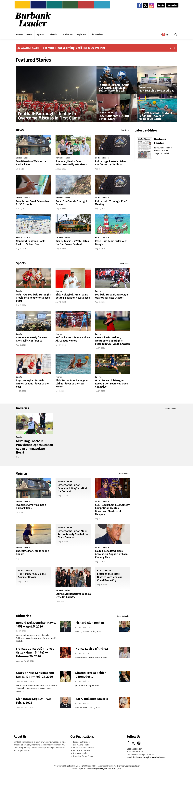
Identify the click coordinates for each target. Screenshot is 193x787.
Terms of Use (123, 766)
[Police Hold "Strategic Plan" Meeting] (112, 184)
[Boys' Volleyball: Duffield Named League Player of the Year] (33, 364)
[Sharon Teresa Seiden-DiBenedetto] (124, 676)
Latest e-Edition (146, 130)
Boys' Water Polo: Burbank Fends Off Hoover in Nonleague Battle (156, 115)
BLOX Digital (116, 769)
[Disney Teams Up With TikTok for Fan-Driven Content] (73, 224)
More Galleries (170, 408)
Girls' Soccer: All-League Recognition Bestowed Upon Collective (111, 383)
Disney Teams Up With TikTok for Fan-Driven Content (72, 243)
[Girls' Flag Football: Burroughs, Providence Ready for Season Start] (33, 278)
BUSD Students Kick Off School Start (114, 117)
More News (125, 130)
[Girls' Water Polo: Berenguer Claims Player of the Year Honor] (73, 364)
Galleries (22, 408)
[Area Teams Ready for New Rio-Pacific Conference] (33, 321)
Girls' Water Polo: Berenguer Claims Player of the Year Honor (72, 383)
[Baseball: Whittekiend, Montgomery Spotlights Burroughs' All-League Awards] (112, 321)
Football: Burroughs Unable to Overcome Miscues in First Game (49, 116)
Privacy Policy (134, 766)
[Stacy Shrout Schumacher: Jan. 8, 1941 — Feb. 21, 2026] (65, 676)
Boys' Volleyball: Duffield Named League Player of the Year (32, 383)
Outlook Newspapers (75, 766)
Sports (21, 110)
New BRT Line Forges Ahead (156, 90)
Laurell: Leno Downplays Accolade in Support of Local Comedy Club (111, 554)
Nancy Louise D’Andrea (91, 649)
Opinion (21, 473)
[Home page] (33, 19)
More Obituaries (123, 616)
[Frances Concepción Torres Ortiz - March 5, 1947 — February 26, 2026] (65, 652)
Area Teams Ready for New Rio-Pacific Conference (31, 339)
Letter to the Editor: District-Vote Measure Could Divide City (109, 577)
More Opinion (124, 474)
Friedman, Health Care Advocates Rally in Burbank (71, 163)
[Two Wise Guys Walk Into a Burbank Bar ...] (33, 145)
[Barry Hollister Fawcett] (124, 702)
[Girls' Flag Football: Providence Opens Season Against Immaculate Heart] (34, 423)
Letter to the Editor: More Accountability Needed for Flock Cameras (73, 534)
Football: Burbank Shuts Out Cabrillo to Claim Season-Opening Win (114, 87)
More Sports (125, 263)
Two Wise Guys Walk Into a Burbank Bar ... (31, 163)
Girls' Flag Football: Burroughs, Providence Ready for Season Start (33, 297)
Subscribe (172, 5)
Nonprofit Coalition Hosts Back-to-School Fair (30, 243)
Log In (161, 5)
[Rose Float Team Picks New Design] (112, 224)
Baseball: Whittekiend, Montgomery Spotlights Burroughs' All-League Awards (112, 340)
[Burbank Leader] (144, 152)
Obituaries (23, 616)
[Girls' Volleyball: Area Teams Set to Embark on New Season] (73, 278)
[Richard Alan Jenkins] (124, 626)
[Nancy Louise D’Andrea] (124, 652)
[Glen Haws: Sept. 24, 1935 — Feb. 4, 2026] (65, 702)
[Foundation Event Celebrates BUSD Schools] (33, 184)
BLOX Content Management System (94, 769)
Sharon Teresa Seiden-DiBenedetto (91, 675)
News (20, 130)
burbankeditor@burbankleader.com (149, 757)
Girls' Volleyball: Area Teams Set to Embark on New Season (73, 296)
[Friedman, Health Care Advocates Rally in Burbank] (73, 145)
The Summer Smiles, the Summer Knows (32, 575)
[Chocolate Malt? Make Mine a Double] (33, 534)
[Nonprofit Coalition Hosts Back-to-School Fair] (33, 224)
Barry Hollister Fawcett (91, 699)
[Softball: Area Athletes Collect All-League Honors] (73, 321)
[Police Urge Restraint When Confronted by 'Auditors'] (112, 145)
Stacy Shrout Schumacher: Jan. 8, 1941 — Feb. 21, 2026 (35, 675)
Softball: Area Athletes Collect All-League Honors (73, 339)
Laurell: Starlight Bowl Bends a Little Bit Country (73, 595)
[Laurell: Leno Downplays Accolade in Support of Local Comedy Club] (112, 534)
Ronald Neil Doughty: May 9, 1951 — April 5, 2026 (36, 624)
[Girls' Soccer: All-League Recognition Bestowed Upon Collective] (112, 364)
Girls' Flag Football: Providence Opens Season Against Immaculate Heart (34, 446)
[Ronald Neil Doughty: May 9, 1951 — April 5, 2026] (65, 626)
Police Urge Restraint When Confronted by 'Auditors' (110, 163)
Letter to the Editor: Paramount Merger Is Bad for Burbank (72, 488)
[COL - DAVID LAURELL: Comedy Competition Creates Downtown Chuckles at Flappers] (112, 488)
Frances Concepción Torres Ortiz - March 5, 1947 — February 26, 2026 (35, 652)
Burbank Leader (106, 113)
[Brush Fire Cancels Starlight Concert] (73, 184)
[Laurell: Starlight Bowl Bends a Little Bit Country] (73, 577)
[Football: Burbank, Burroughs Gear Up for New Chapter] (112, 278)
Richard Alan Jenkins (90, 623)
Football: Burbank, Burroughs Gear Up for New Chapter (111, 296)
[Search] (175, 34)
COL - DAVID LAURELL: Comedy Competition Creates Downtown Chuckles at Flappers (112, 509)
